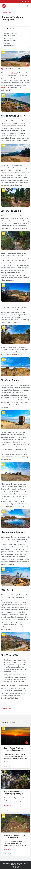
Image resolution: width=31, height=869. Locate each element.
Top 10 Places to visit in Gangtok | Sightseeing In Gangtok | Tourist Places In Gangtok (14, 795)
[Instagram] (28, 2)
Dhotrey (14, 73)
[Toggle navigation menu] (27, 6)
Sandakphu (5, 87)
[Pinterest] (25, 2)
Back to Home (7, 12)
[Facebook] (23, 2)
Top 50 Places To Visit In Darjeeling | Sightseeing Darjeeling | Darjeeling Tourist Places (13, 751)
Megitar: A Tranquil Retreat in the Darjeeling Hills (15, 836)
